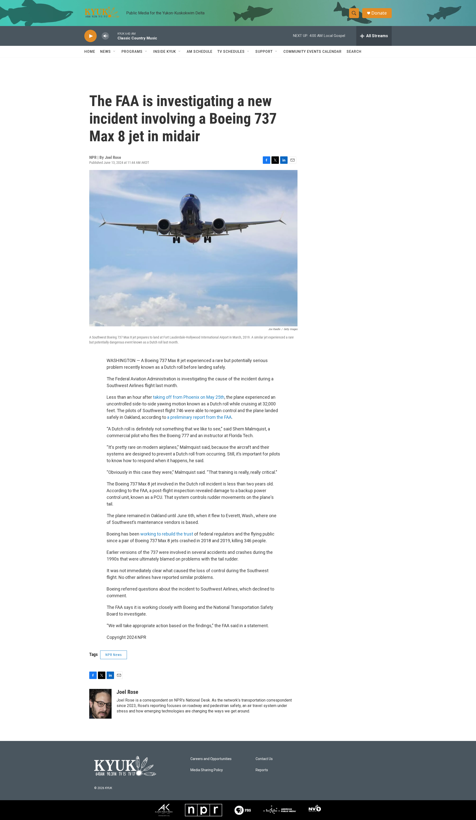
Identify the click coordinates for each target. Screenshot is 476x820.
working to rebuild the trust (166, 534)
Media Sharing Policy (206, 770)
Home (89, 52)
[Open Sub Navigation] (115, 52)
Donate (379, 13)
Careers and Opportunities (211, 759)
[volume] (105, 36)
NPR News (113, 655)
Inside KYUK (164, 52)
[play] (90, 36)
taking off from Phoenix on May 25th (188, 397)
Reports (262, 770)
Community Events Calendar (312, 52)
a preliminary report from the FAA (199, 417)
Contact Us (264, 759)
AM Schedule (199, 52)
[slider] (113, 35)
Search (354, 52)
